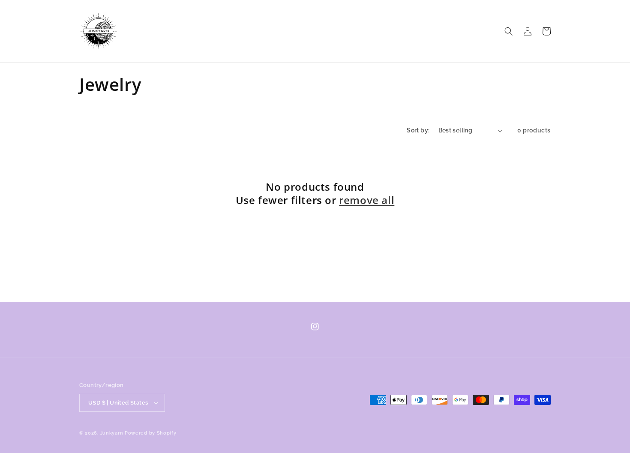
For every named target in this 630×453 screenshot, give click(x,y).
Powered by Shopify (151, 433)
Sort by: (418, 130)
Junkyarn (111, 433)
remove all (366, 200)
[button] (508, 31)
